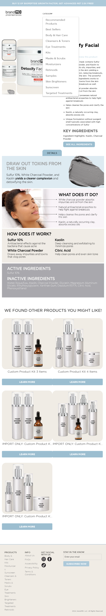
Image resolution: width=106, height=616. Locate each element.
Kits (6, 563)
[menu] (61, 20)
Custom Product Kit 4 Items (77, 371)
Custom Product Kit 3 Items (27, 371)
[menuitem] (47, 13)
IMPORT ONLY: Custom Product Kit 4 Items (27, 516)
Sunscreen (10, 573)
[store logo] (13, 20)
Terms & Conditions (30, 573)
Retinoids (9, 610)
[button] (9, 71)
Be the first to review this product (80, 57)
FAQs (28, 559)
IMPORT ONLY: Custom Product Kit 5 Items (78, 443)
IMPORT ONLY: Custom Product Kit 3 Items (27, 443)
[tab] (52, 153)
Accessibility (31, 563)
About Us (30, 555)
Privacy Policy (32, 567)
